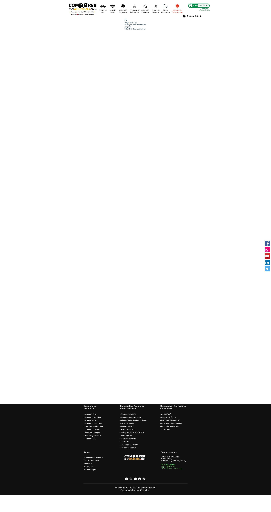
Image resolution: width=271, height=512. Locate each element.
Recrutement (88, 466)
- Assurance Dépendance (169, 420)
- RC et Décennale (127, 423)
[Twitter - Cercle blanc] (143, 479)
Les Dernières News (91, 460)
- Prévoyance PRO (127, 429)
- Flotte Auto (124, 442)
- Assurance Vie (89, 439)
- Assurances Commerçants (130, 417)
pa (135, 456)
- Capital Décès (166, 414)
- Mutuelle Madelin (127, 426)
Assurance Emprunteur (93, 423)
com (143, 458)
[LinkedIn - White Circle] (139, 479)
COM (128, 456)
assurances (134, 458)
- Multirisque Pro (126, 436)
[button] (165, 6)
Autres (87, 452)
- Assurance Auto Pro (128, 439)
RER (142, 456)
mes (126, 458)
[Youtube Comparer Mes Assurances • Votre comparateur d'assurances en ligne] (267, 256)
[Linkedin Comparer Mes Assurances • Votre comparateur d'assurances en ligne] (267, 262)
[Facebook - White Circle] (135, 479)
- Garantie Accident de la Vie (171, 423)
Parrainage (88, 463)
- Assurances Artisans (128, 414)
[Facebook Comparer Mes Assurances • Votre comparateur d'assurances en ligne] (267, 243)
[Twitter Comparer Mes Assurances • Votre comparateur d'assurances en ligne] (267, 268)
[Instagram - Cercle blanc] (126, 479)
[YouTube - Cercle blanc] (130, 479)
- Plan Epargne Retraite (93, 436)
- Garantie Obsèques (168, 417)
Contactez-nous (169, 452)
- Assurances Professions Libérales (133, 420)
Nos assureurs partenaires (93, 457)
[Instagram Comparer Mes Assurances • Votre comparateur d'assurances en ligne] (267, 249)
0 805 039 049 (169, 465)
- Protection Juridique (128, 448)
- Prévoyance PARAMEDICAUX (132, 432)
